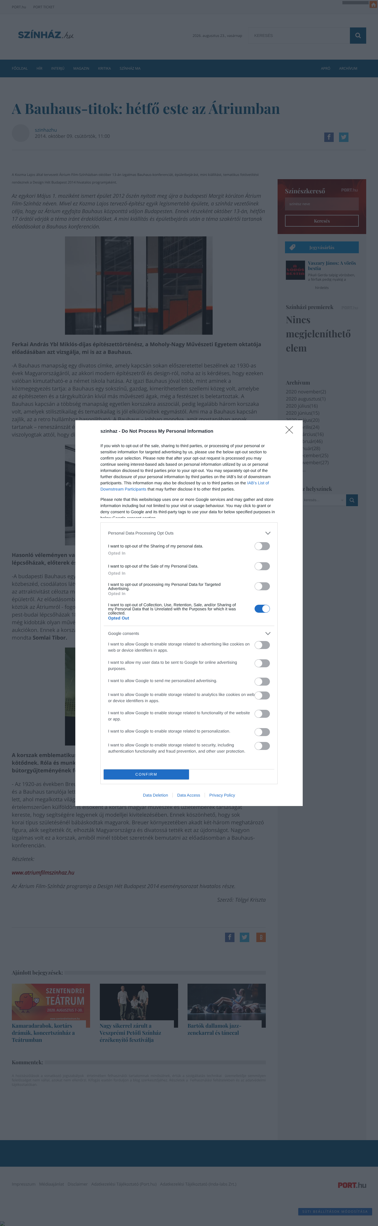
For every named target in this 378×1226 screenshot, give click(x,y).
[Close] (291, 431)
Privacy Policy (222, 795)
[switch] (262, 546)
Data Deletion (155, 795)
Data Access (188, 795)
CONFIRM (146, 774)
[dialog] (189, 613)
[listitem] (189, 533)
